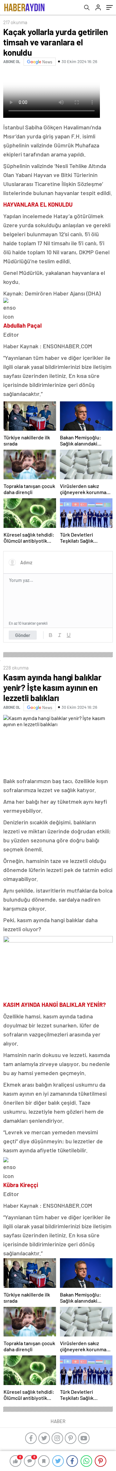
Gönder (22, 635)
